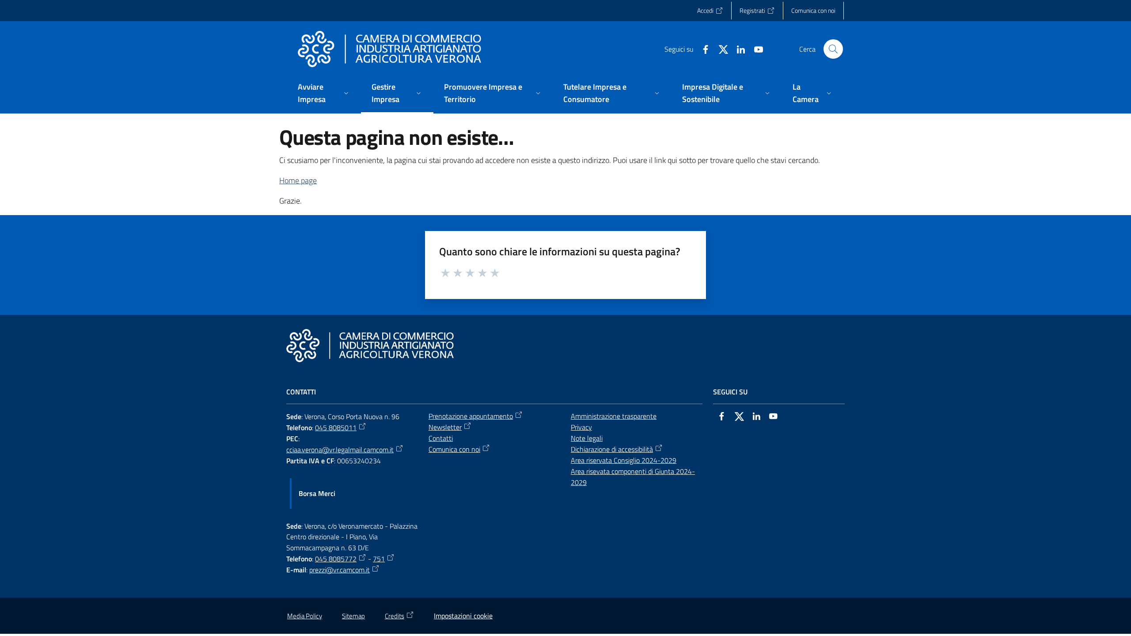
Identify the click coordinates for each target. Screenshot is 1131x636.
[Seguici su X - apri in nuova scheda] (720, 48)
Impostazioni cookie (463, 615)
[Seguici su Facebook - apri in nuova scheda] (702, 48)
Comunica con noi (454, 449)
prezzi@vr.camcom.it (339, 569)
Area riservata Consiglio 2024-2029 (623, 460)
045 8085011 (336, 427)
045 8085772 (336, 558)
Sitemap (353, 616)
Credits (394, 616)
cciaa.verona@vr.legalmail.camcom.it (340, 449)
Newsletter (445, 427)
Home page (298, 180)
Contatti (441, 438)
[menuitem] (324, 94)
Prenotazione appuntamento (471, 416)
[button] (833, 49)
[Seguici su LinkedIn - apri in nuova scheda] (737, 48)
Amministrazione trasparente (614, 416)
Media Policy (304, 616)
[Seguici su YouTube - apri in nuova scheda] (755, 48)
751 (379, 558)
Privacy (581, 427)
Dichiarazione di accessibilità (612, 449)
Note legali (587, 438)
